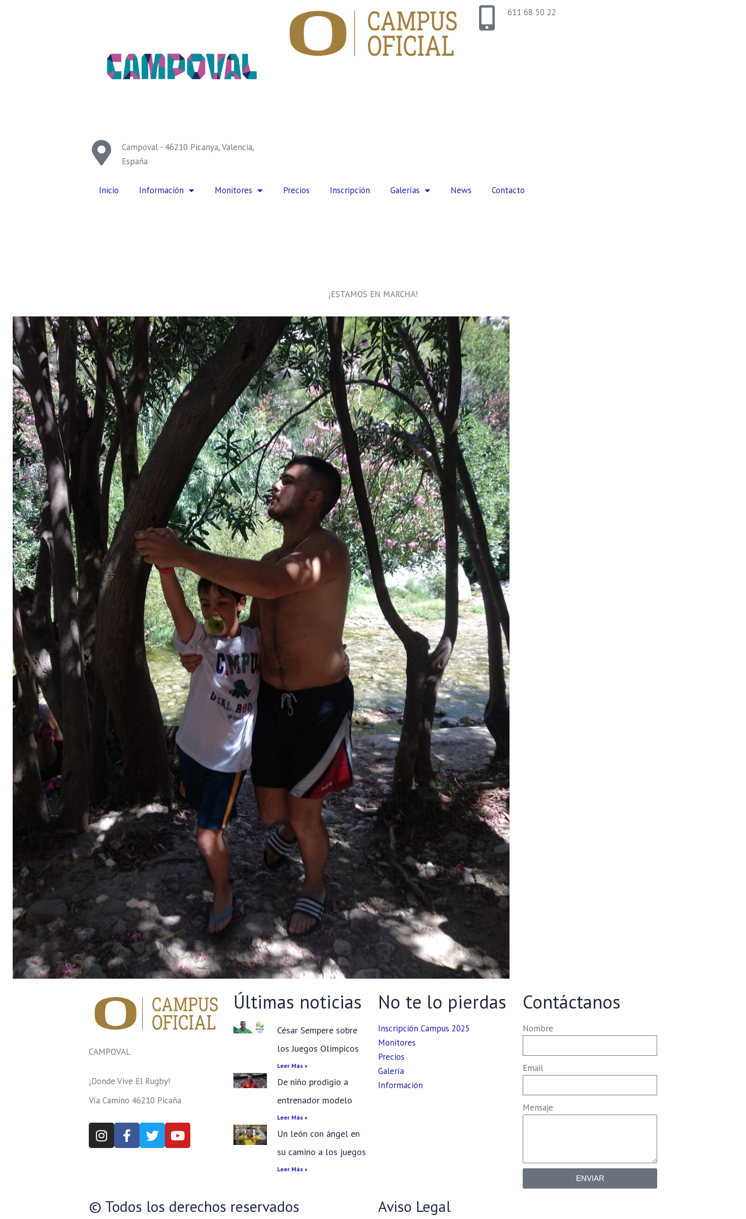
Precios (296, 190)
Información (161, 190)
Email (533, 1067)
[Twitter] (152, 1135)
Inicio (109, 190)
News (461, 190)
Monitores (233, 190)
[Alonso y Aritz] (261, 647)
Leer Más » (292, 1065)
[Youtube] (177, 1135)
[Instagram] (101, 1135)
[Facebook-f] (127, 1135)
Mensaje (538, 1107)
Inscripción (350, 190)
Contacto (508, 190)
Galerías (405, 190)
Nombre (538, 1028)
